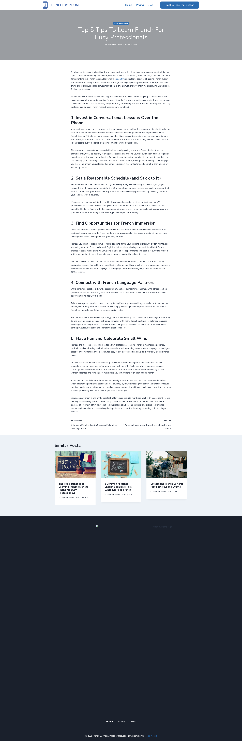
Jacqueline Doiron (115, 44)
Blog (150, 5)
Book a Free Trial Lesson (179, 5)
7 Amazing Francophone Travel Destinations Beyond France (147, 424)
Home (128, 5)
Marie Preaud (151, 735)
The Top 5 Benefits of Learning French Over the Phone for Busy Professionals (73, 488)
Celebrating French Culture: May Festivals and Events (166, 485)
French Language (121, 23)
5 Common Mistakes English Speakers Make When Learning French (94, 424)
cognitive (120, 78)
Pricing (140, 5)
